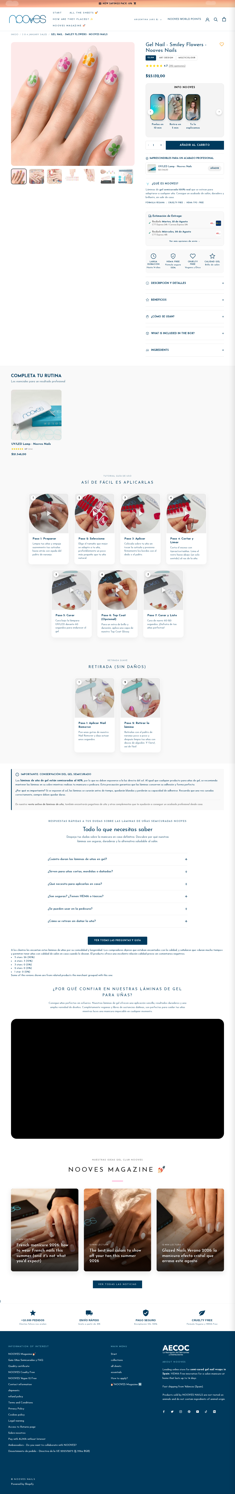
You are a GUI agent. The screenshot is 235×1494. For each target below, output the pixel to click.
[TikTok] (206, 1411)
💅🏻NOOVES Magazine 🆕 (126, 1384)
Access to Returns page (21, 1427)
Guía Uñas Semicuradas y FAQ (25, 1360)
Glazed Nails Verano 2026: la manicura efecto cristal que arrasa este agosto (189, 1256)
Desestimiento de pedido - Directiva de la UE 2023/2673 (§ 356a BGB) (49, 1451)
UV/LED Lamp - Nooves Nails (31, 444)
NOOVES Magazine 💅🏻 (69, 26)
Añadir (214, 168)
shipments (13, 1390)
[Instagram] (180, 1411)
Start (57, 13)
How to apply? (119, 1378)
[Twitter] (172, 1411)
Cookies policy (16, 1414)
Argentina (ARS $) (146, 20)
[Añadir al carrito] (56, 436)
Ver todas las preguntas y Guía (117, 940)
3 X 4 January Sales (34, 34)
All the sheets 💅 (84, 13)
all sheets (116, 1366)
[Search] (216, 19)
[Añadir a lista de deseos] (222, 44)
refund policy (15, 1396)
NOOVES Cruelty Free (21, 1372)
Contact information (20, 1384)
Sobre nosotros (17, 1433)
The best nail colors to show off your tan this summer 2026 (115, 1256)
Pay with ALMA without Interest (27, 1439)
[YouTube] (197, 1411)
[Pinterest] (189, 1411)
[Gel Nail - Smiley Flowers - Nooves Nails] (19, 176)
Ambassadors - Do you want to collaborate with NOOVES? (42, 1445)
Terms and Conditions (20, 1402)
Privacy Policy (16, 1408)
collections (117, 1360)
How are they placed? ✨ (73, 19)
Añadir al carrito (195, 145)
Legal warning (16, 1421)
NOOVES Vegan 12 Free (22, 1378)
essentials (116, 1372)
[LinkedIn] (214, 1411)
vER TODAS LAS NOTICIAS (117, 1284)
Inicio (14, 34)
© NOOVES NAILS (23, 1479)
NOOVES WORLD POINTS (184, 19)
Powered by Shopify (22, 1484)
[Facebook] (163, 1411)
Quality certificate (18, 1366)
